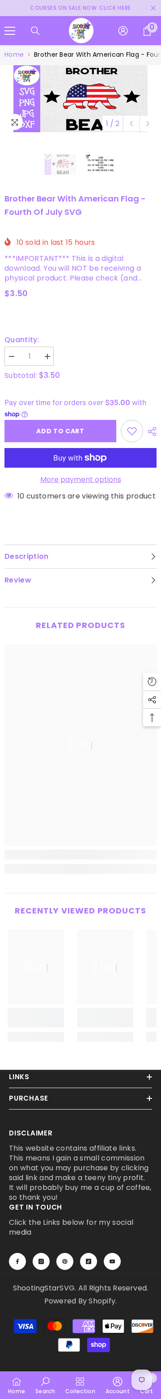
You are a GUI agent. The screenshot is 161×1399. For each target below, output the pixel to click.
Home (14, 54)
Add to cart (60, 431)
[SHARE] (150, 431)
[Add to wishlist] (132, 431)
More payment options (80, 480)
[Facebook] (17, 1261)
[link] (80, 854)
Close (153, 8)
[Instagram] (41, 1261)
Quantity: (21, 340)
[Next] (148, 123)
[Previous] (131, 123)
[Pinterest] (64, 1261)
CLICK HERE (115, 8)
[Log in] (123, 31)
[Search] (35, 30)
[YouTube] (112, 1261)
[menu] (9, 30)
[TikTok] (88, 1261)
